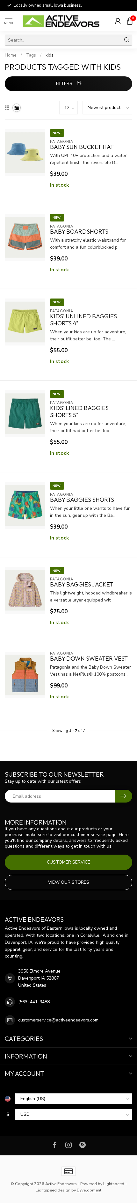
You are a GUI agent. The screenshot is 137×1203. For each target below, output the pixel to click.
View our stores (68, 882)
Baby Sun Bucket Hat (82, 147)
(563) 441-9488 (34, 1002)
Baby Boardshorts (79, 231)
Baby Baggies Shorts (82, 499)
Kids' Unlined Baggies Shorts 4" (83, 320)
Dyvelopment (89, 1190)
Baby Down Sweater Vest (89, 658)
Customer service (68, 862)
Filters (65, 84)
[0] (129, 21)
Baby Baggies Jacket (81, 584)
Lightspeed (113, 1183)
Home (11, 55)
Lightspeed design (53, 1190)
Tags (31, 55)
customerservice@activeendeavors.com (58, 1020)
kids (50, 55)
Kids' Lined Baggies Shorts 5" (79, 412)
